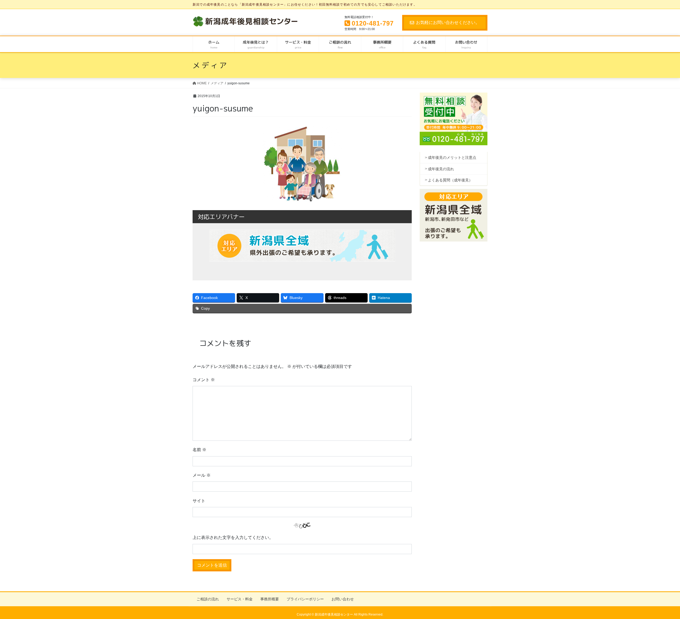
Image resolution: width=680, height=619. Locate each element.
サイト (199, 500)
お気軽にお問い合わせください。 (448, 22)
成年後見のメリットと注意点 (452, 157)
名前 (199, 449)
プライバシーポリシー (305, 599)
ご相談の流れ (208, 599)
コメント (204, 379)
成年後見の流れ (441, 169)
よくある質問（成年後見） (450, 180)
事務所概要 (269, 599)
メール (202, 475)
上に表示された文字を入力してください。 (233, 537)
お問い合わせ (343, 599)
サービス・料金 (240, 599)
